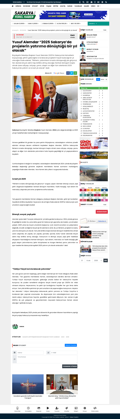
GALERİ (86, 6)
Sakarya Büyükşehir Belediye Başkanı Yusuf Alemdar (41, 337)
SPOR (42, 6)
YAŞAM (48, 6)
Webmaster (95, 411)
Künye (85, 411)
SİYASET (35, 6)
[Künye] (102, 1)
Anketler (66, 411)
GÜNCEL (18, 6)
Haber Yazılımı (74, 417)
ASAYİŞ (62, 6)
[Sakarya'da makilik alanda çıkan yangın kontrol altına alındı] (94, 173)
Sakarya (15, 130)
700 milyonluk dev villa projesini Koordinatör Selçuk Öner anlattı (99, 248)
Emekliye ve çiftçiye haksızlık (95, 58)
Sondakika (28, 411)
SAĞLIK (69, 6)
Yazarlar (57, 411)
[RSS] (106, 1)
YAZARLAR (78, 6)
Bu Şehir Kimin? (91, 37)
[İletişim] (87, 1)
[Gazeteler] (98, 1)
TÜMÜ (104, 30)
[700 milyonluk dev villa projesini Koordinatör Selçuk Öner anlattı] (85, 249)
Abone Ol (48, 73)
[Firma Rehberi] (91, 1)
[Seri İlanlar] (94, 1)
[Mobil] (79, 1)
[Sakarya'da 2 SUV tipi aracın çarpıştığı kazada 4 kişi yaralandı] (85, 234)
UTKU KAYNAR (92, 42)
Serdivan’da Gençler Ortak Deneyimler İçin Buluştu (44, 2)
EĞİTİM (55, 6)
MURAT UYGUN (92, 49)
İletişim (76, 411)
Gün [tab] (98, 79)
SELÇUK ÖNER (92, 35)
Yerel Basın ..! (90, 51)
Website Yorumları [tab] (71, 345)
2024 (54, 130)
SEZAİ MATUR (92, 56)
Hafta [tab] (102, 79)
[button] (98, 6)
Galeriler (38, 411)
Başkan (37, 130)
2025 (67, 337)
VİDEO (93, 6)
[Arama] (83, 1)
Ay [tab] (106, 79)
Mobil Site (17, 411)
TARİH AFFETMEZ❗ (92, 44)
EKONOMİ (26, 6)
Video (48, 411)
